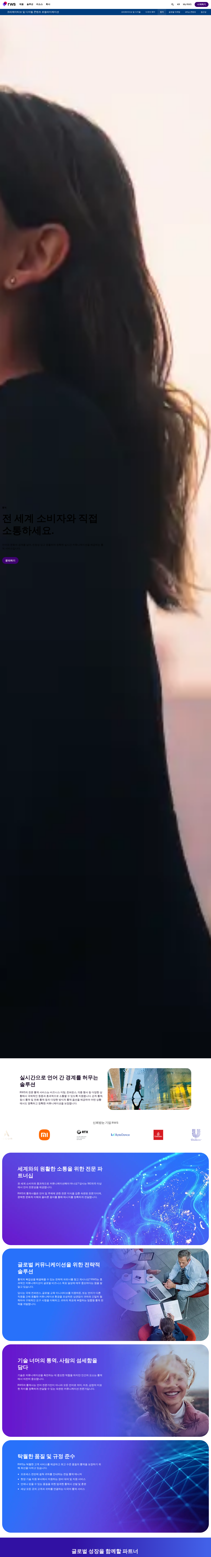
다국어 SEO (150, 12)
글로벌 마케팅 (174, 12)
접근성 (203, 12)
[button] (9, 4)
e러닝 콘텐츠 (190, 12)
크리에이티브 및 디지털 (131, 12)
